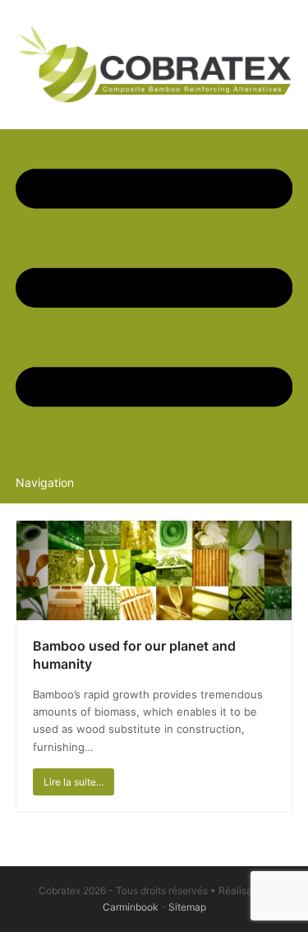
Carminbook (131, 907)
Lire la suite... (73, 782)
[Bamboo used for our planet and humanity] (154, 569)
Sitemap (187, 907)
